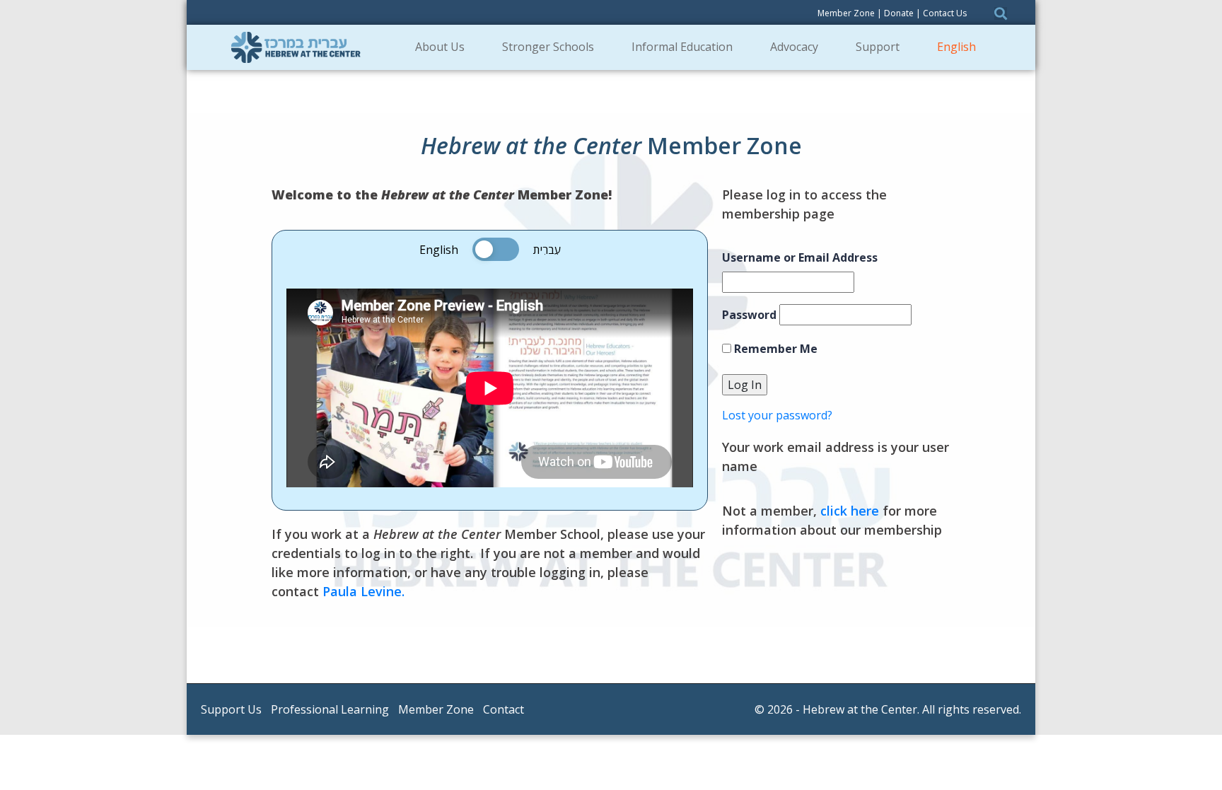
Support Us (231, 709)
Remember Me (774, 348)
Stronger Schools (548, 46)
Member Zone (846, 13)
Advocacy (794, 46)
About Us (440, 46)
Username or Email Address (800, 257)
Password (749, 315)
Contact (503, 709)
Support (878, 46)
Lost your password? (777, 415)
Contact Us (945, 13)
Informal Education (682, 46)
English (956, 46)
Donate (899, 13)
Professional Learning (330, 709)
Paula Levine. (363, 591)
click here (849, 510)
